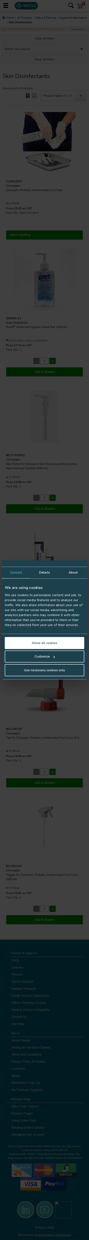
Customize (42, 656)
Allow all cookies (44, 643)
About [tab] (73, 572)
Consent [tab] (16, 572)
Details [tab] (44, 572)
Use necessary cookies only (44, 670)
